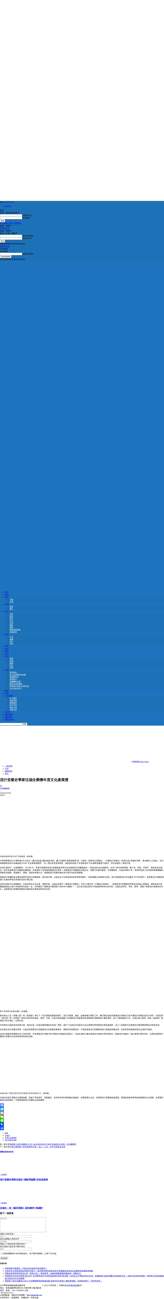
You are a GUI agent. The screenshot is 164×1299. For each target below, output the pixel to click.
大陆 (11, 600)
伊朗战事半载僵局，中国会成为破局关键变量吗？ (26, 1268)
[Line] (82, 1121)
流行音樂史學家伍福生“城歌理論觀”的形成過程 (24, 1179)
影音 (7, 693)
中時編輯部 (5, 788)
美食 (11, 658)
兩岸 (7, 597)
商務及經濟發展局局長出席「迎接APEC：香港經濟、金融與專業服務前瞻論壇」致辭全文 (43, 1273)
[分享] (82, 1128)
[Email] (82, 1113)
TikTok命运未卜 (16, 688)
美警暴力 (13, 679)
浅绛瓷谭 (13, 632)
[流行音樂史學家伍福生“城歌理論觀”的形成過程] (13, 1172)
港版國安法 (14, 677)
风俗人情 (13, 707)
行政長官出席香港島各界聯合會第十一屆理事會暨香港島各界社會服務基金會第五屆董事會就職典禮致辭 (49, 1271)
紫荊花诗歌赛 (15, 630)
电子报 (8, 712)
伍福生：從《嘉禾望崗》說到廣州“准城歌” (21, 1208)
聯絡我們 (8, 714)
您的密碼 (26, 218)
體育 (7, 651)
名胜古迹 (13, 710)
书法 (11, 623)
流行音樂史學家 (11, 1140)
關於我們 (8, 717)
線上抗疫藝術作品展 (18, 675)
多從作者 (10, 1151)
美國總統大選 (15, 681)
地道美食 (13, 700)
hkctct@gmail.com (34, 1295)
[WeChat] (82, 1117)
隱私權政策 (5, 228)
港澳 (7, 604)
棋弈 (11, 627)
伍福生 (7, 1135)
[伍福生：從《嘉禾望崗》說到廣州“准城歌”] (13, 1201)
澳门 (11, 609)
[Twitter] (82, 1109)
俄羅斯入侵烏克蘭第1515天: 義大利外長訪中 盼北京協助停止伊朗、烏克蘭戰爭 (43, 1144)
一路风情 (8, 696)
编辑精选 (13, 703)
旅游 (11, 661)
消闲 (11, 668)
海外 (11, 616)
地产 (11, 641)
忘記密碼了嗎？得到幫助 (10, 223)
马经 (11, 644)
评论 (7, 648)
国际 (7, 595)
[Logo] (82, 424)
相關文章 (3, 1151)
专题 (7, 670)
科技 (7, 646)
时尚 (11, 665)
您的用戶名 (27, 215)
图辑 (7, 691)
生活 (7, 656)
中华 (11, 614)
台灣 (11, 602)
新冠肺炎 (13, 672)
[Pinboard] (82, 1124)
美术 (11, 618)
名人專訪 (13, 698)
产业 (11, 637)
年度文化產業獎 (11, 1138)
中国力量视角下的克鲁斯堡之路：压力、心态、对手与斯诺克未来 (37, 1147)
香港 (11, 607)
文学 (11, 621)
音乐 (7, 774)
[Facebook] (82, 1105)
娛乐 (7, 653)
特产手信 (13, 705)
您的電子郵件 (28, 236)
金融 (11, 639)
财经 (7, 634)
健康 (11, 663)
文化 (7, 611)
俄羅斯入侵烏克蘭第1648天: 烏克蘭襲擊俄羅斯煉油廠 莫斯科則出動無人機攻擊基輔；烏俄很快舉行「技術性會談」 (53, 1281)
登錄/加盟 (8, 206)
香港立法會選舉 (16, 684)
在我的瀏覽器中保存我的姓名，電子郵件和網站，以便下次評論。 (30, 1253)
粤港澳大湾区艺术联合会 (19, 686)
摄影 (11, 625)
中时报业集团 (72, 1285)
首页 (7, 592)
